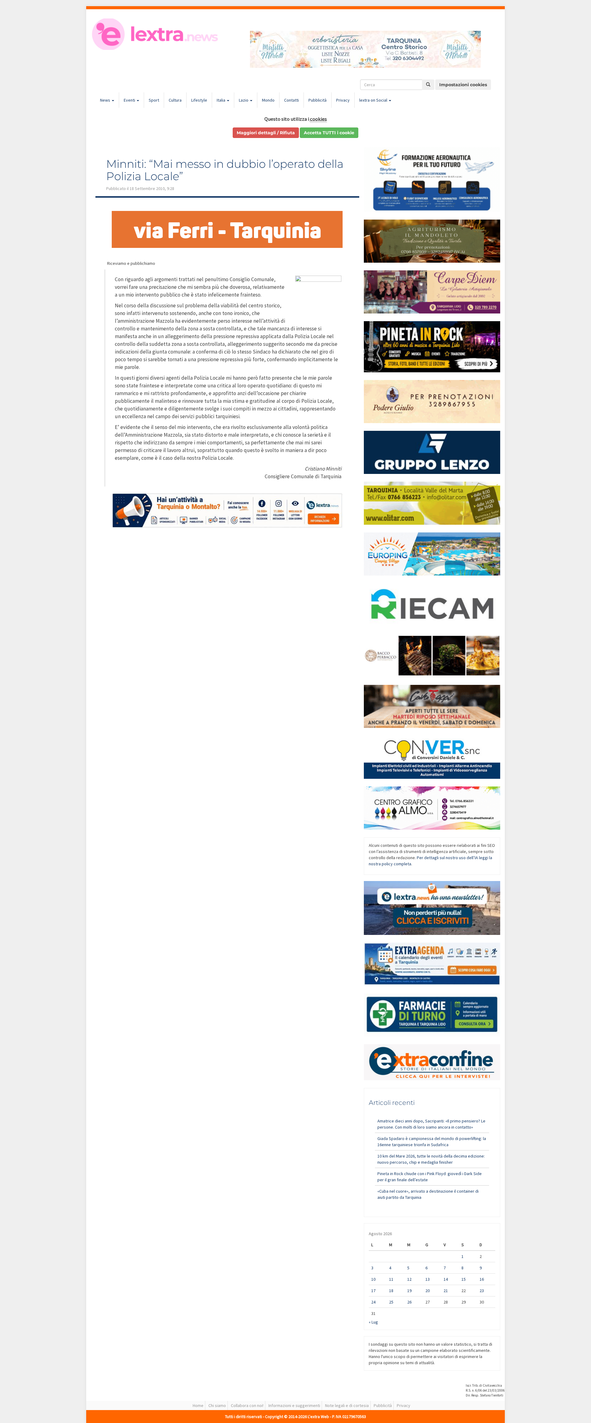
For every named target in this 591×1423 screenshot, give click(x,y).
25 (391, 1302)
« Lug (373, 1322)
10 (373, 1279)
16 (482, 1279)
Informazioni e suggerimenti (294, 1405)
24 (373, 1302)
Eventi (130, 100)
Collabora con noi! (247, 1405)
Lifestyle (199, 100)
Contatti (291, 100)
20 (427, 1290)
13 (427, 1279)
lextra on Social (373, 100)
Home (198, 1405)
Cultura (175, 100)
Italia (221, 100)
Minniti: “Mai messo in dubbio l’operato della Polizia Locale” (225, 170)
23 (482, 1290)
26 (409, 1302)
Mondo (268, 100)
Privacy (343, 100)
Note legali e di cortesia (347, 1405)
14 (446, 1279)
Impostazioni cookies (463, 84)
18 (391, 1290)
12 (409, 1279)
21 (446, 1290)
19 (409, 1290)
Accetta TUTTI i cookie (329, 132)
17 (373, 1290)
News (105, 100)
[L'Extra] (156, 34)
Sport (154, 100)
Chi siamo (217, 1405)
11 (391, 1279)
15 (463, 1279)
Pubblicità (317, 100)
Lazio (244, 100)
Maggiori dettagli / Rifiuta (266, 132)
